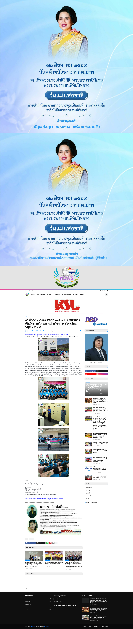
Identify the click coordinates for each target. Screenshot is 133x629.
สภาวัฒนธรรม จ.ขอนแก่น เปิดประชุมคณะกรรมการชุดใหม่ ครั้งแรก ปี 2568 (54, 564)
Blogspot (33, 626)
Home (26, 290)
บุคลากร (82, 294)
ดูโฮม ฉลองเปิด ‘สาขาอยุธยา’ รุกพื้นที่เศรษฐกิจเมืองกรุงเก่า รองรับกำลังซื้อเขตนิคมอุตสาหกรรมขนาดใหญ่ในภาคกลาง (98, 601)
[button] (106, 294)
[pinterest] (107, 291)
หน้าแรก (33, 294)
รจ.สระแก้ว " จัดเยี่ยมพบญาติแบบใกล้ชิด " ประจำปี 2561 (100, 476)
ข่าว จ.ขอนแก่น (41, 294)
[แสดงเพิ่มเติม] (56, 543)
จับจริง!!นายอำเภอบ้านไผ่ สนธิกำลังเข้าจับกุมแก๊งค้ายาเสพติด (100, 443)
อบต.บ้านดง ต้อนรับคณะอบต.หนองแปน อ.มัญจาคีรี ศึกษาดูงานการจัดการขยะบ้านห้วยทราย (100, 410)
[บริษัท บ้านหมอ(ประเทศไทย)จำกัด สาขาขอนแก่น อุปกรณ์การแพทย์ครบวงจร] (88, 468)
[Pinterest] (50, 543)
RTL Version (105, 626)
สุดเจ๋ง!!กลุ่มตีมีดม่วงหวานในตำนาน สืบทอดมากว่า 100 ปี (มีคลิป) (100, 451)
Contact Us (36, 290)
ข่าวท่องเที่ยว (57, 294)
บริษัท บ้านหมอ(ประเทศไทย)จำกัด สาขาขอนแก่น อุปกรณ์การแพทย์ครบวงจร (99, 469)
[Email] (53, 543)
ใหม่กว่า (28, 588)
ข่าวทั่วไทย (33, 316)
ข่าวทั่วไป (49, 294)
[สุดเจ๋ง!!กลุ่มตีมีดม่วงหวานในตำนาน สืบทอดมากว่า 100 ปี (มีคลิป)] (88, 451)
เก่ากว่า (80, 588)
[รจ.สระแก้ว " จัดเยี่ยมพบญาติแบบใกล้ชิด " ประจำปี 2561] (88, 477)
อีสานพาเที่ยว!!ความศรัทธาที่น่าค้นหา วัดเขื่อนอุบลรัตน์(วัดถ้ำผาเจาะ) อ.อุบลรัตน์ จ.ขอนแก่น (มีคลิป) (100, 435)
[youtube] (105, 291)
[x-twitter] (102, 291)
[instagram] (102, 374)
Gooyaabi (46, 626)
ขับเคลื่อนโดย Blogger (91, 502)
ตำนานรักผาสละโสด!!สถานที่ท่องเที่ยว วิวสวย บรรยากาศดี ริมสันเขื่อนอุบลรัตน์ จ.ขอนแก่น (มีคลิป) (100, 459)
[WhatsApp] (47, 543)
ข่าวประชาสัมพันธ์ (66, 294)
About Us (31, 290)
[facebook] (100, 291)
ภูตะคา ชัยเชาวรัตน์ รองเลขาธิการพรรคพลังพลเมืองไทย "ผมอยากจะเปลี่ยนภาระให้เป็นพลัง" (100, 400)
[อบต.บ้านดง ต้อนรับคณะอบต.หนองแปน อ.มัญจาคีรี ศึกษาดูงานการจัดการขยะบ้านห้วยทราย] (88, 409)
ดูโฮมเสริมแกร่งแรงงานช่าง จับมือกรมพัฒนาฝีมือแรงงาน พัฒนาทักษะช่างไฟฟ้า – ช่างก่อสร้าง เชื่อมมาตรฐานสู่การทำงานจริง (33, 564)
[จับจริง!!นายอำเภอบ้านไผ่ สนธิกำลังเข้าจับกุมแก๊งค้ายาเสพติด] (88, 444)
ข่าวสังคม (75, 294)
